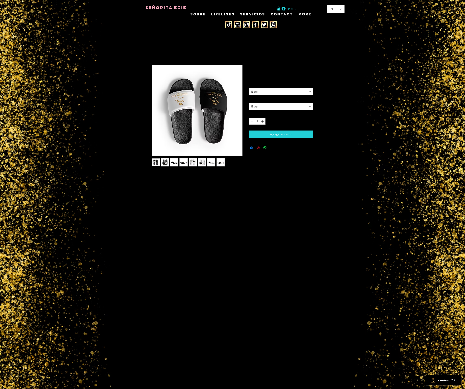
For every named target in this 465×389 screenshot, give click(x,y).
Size (252, 99)
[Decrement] (251, 121)
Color (253, 84)
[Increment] (262, 121)
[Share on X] (272, 148)
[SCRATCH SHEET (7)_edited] (228, 24)
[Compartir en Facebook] (251, 148)
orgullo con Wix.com (171, 384)
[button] (278, 9)
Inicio (155, 52)
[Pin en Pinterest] (258, 148)
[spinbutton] (257, 121)
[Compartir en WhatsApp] (265, 148)
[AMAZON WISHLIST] (273, 24)
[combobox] (281, 91)
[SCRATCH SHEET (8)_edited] (237, 24)
